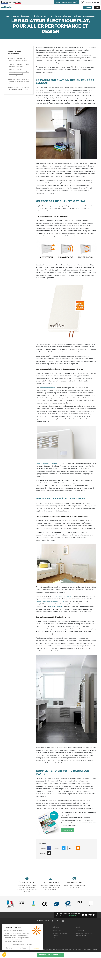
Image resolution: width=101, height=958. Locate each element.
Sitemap (95, 949)
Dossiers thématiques (21, 16)
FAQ (54, 937)
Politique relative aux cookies (82, 949)
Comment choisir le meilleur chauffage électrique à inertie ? (19, 81)
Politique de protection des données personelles (57, 949)
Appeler (88, 7)
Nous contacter (80, 930)
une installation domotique (47, 463)
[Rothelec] (7, 7)
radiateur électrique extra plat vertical (50, 601)
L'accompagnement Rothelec (84, 933)
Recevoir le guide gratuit (49, 955)
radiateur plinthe (55, 606)
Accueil (7, 16)
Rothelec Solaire (81, 935)
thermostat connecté (47, 388)
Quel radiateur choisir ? (39, 16)
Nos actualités (57, 930)
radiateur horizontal (63, 596)
